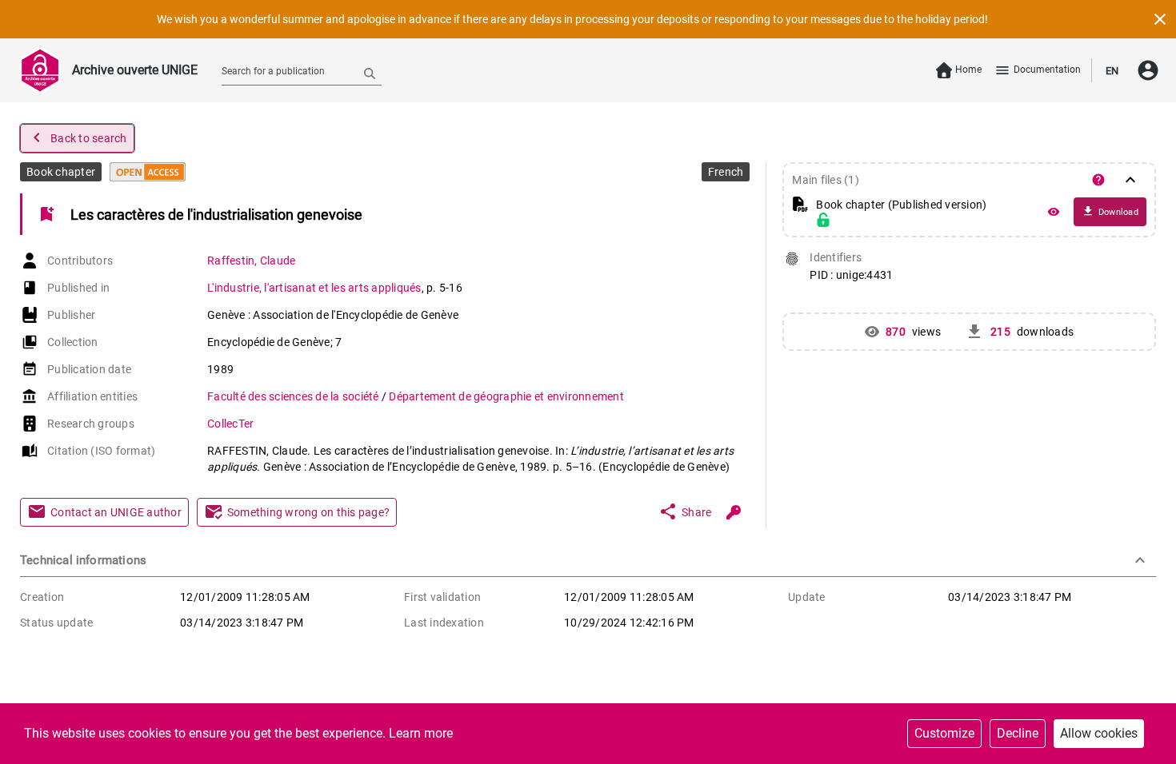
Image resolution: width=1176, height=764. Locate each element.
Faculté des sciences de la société (294, 396)
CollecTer (230, 423)
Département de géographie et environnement (506, 396)
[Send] (370, 73)
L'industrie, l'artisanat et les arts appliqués (314, 287)
